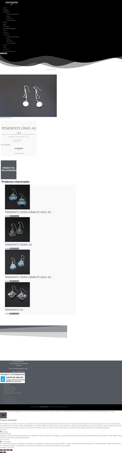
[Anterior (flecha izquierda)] (1, 452)
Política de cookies (8, 391)
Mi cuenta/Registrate (9, 28)
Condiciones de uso (9, 386)
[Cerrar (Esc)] (11, 450)
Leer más (111, 411)
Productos (6, 12)
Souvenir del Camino (13, 14)
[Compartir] (7, 450)
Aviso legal (6, 384)
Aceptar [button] (105, 411)
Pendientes (43, 69)
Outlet (5, 22)
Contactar (6, 26)
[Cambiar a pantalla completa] (4, 450)
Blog (4, 24)
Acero (8, 16)
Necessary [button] (3, 430)
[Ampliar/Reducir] (1, 450)
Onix (19, 141)
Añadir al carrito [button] (14, 216)
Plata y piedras (11, 20)
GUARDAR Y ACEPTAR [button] (7, 447)
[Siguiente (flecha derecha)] (4, 452)
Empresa (5, 10)
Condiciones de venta (9, 389)
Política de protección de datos (12, 393)
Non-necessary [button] (4, 439)
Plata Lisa (10, 18)
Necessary (4, 431)
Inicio (4, 8)
